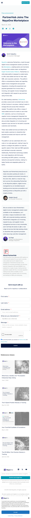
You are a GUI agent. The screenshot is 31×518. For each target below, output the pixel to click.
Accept (15, 512)
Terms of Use (22, 339)
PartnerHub (22, 99)
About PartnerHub (9, 255)
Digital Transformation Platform (10, 71)
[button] (28, 498)
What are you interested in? (10, 316)
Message (4, 322)
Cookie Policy (11, 515)
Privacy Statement (18, 515)
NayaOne (4, 62)
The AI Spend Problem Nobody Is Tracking (14, 402)
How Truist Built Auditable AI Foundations (13, 427)
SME (3, 114)
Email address (5, 309)
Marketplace (7, 67)
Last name (4, 303)
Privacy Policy (4, 341)
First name (4, 296)
